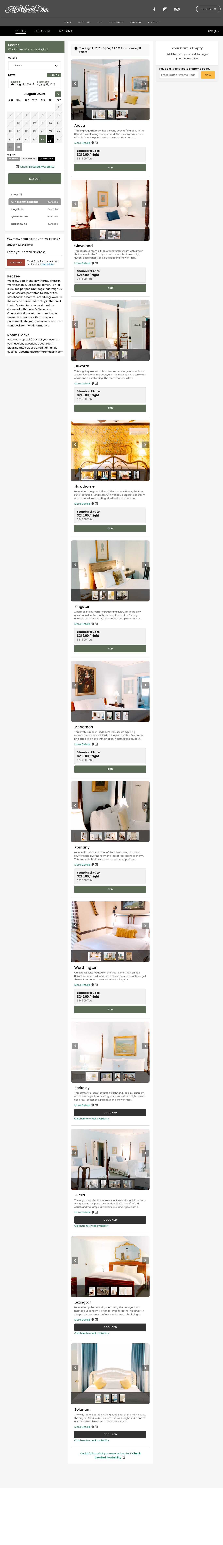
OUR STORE (42, 31)
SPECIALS (66, 31)
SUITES (21, 31)
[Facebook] (155, 9)
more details (47, 264)
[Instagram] (166, 9)
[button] (34, 65)
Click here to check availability (91, 1118)
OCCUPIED (110, 1112)
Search (34, 179)
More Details (82, 143)
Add (110, 167)
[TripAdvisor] (177, 9)
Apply (208, 74)
